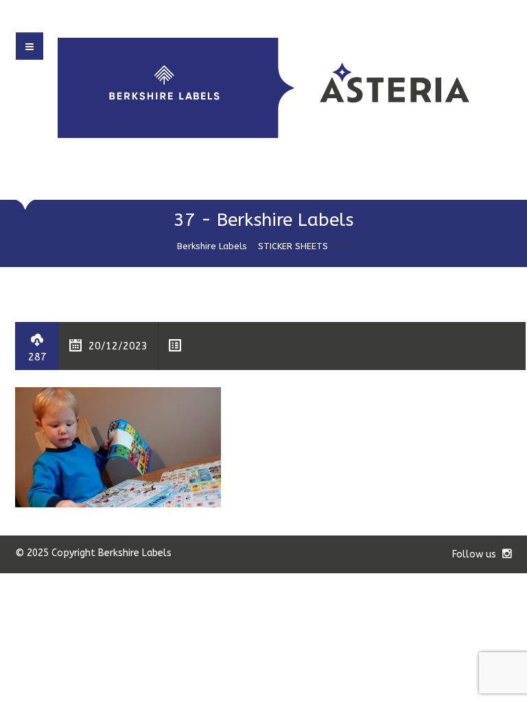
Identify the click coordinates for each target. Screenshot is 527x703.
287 (37, 357)
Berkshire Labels (212, 246)
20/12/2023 (118, 346)
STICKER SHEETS (293, 246)
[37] (118, 446)
